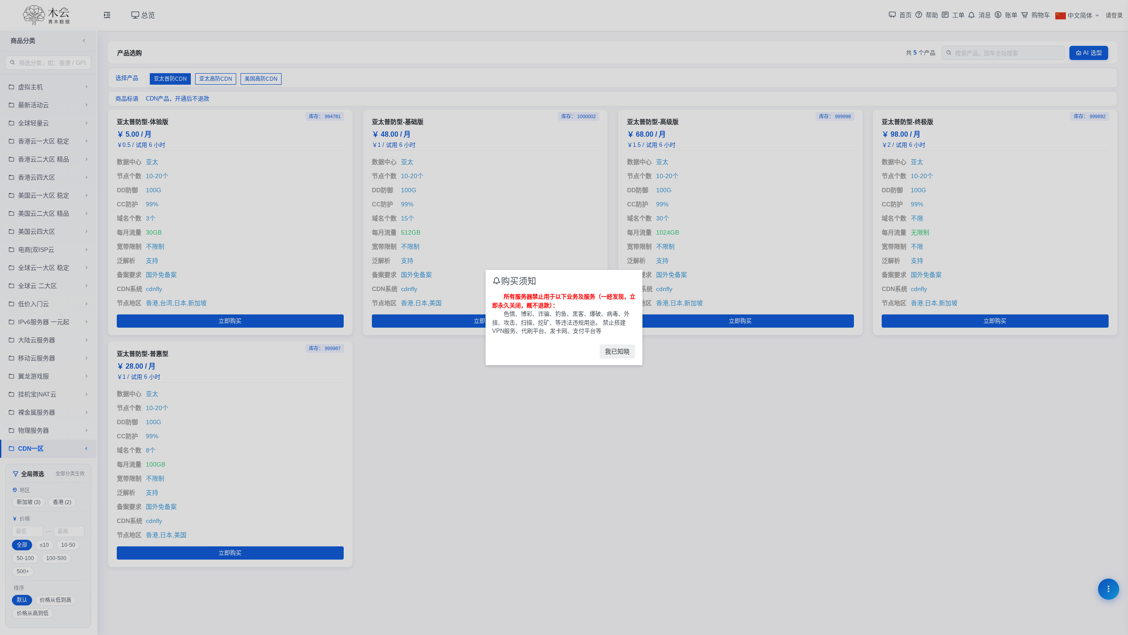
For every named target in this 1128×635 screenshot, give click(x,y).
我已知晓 (617, 351)
